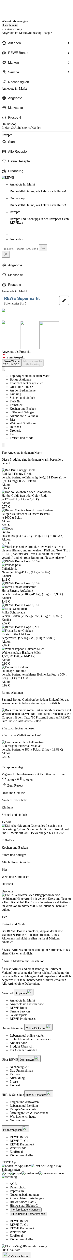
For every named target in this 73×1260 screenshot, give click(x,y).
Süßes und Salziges (22, 412)
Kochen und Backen (23, 408)
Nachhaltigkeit (19, 1067)
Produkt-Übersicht (21, 1046)
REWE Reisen (19, 1137)
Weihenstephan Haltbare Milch (21, 652)
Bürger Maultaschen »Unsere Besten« (26, 514)
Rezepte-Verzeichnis (23, 1109)
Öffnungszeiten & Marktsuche (29, 1113)
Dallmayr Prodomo (14, 670)
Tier (12, 434)
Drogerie (15, 430)
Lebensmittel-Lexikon (24, 1105)
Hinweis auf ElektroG (24, 1205)
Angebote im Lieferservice (27, 1004)
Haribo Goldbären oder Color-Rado (24, 495)
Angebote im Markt (22, 1000)
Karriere (15, 1074)
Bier (12, 419)
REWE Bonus (19, 1007)
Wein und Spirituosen (23, 423)
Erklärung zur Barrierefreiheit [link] (28, 1213)
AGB (13, 1183)
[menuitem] (36, 43)
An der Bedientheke (22, 390)
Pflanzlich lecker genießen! (27, 383)
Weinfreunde (18, 1148)
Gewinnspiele (18, 1015)
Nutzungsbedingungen (24, 1194)
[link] (40, 188)
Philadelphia (9, 568)
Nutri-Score (17, 1120)
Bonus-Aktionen (20, 379)
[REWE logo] (8, 177)
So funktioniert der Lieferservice (30, 1039)
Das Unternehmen (21, 1070)
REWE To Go (19, 1140)
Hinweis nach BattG (23, 1202)
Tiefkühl (15, 401)
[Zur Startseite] (15, 8)
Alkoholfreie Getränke (24, 416)
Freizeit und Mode (21, 438)
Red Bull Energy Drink (17, 473)
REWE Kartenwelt (22, 1144)
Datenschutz (18, 1187)
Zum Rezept (14, 785)
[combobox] (20, 249)
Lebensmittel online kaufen (27, 1035)
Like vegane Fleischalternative (21, 745)
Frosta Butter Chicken (16, 634)
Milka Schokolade (13, 612)
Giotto (6, 532)
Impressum (17, 1191)
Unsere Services (20, 1011)
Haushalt (15, 427)
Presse (14, 1081)
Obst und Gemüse (21, 386)
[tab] (12, 363)
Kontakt (15, 1085)
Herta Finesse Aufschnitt (17, 590)
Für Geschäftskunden (23, 1050)
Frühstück (16, 405)
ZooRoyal (16, 1151)
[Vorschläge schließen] (6, 254)
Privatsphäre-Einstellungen (27, 1198)
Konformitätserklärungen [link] (25, 1209)
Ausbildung (17, 1078)
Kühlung (15, 394)
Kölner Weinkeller (21, 1155)
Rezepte (39, 217)
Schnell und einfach (22, 397)
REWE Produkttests (22, 1018)
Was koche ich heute (23, 1116)
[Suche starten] (43, 247)
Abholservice (18, 1042)
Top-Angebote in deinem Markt (30, 375)
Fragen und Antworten (24, 1102)
